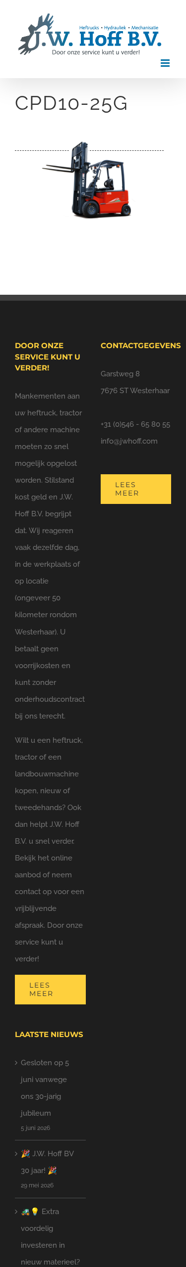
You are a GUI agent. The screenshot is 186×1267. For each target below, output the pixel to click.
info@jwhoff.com (129, 441)
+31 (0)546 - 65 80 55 (135, 424)
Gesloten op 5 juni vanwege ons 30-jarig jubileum (45, 1088)
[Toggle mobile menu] (166, 63)
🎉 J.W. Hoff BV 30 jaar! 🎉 (47, 1162)
